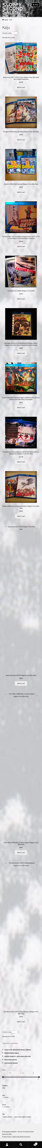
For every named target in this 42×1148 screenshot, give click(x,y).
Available (6, 1107)
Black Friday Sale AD (10, 1059)
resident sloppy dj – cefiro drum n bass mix (17, 1056)
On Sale (6, 1097)
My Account (7, 1144)
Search (21, 1144)
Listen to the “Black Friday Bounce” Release (17, 1049)
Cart (32, 1143)
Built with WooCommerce (21, 1137)
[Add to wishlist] (37, 45)
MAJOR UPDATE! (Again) (11, 1053)
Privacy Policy (6, 1137)
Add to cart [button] (21, 87)
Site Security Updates (11, 1063)
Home (6, 20)
